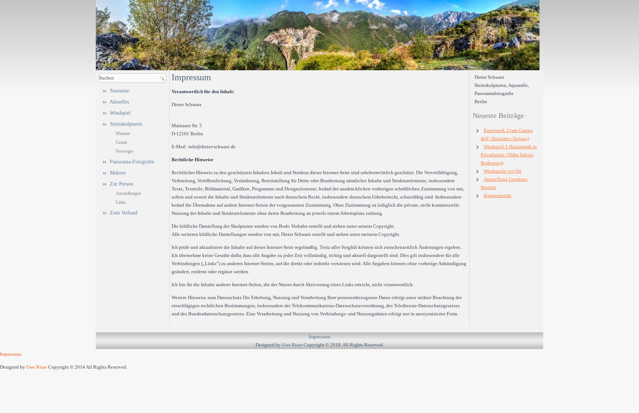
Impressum (319, 336)
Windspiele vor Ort (502, 171)
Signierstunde (497, 195)
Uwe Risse (292, 345)
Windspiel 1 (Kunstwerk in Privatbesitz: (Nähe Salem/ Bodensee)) (509, 155)
